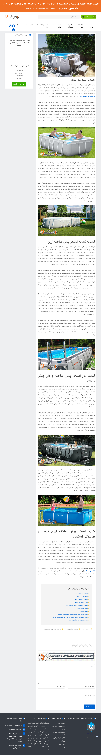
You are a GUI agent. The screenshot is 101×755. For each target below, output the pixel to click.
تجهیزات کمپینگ (70, 25)
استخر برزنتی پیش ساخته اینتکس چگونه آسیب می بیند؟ (72, 614)
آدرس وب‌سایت (90, 695)
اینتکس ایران (91, 25)
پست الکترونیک (60, 686)
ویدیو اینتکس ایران (57, 25)
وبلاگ (25, 24)
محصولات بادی (81, 25)
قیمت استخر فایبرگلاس (82, 637)
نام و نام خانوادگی (89, 686)
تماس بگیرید (17, 84)
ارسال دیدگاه (89, 706)
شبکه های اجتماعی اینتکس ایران (15, 746)
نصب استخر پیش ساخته (81, 602)
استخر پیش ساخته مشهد (81, 594)
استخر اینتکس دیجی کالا (64, 635)
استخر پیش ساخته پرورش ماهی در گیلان (77, 605)
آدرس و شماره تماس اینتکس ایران (39, 25)
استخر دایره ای (84, 611)
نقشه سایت (61, 748)
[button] (88, 17)
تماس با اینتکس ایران (59, 738)
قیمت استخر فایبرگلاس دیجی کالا (81, 635)
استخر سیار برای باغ (82, 596)
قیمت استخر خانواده (82, 608)
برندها (18, 24)
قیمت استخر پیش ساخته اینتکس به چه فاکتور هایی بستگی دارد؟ (70, 617)
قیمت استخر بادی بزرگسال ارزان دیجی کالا (69, 640)
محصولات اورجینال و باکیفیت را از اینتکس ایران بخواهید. (39, 8)
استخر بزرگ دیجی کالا (70, 637)
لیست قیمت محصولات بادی (58, 727)
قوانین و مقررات (60, 744)
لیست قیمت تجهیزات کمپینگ (59, 733)
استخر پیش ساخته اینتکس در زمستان (78, 620)
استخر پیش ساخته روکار (81, 599)
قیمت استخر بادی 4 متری (56, 637)
